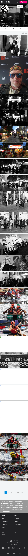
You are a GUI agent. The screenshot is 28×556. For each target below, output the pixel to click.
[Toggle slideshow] (23, 33)
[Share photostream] (26, 33)
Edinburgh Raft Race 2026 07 (8, 462)
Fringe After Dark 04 (6, 139)
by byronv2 (3, 54)
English (3, 527)
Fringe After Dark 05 (6, 123)
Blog (3, 518)
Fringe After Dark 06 (6, 107)
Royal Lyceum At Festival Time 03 (9, 209)
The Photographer (5, 53)
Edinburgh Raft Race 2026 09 (8, 430)
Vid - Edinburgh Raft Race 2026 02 (9, 301)
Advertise (16, 518)
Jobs (15, 515)
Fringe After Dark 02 (6, 172)
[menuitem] (17, 2)
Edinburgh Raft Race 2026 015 (8, 333)
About (3, 515)
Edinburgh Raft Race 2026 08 (8, 446)
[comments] (26, 92)
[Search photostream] (20, 33)
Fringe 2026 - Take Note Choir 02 (9, 269)
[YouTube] (14, 554)
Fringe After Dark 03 (6, 155)
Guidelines (4, 524)
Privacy (16, 532)
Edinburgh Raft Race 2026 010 (8, 414)
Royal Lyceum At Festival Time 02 (9, 231)
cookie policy (6, 511)
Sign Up (23, 2)
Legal (3, 532)
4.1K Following (13, 23)
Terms (3, 534)
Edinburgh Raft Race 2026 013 (8, 365)
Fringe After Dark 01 (6, 188)
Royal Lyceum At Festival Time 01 (9, 252)
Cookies (16, 521)
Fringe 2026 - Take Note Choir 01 (9, 285)
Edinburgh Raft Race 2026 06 (8, 478)
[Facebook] (8, 554)
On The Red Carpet (5, 91)
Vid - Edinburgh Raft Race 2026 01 (9, 317)
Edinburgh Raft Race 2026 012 (8, 382)
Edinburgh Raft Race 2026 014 (8, 349)
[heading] (7, 2)
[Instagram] (20, 554)
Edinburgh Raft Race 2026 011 (8, 398)
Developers (5, 521)
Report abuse (17, 524)
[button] (23, 54)
